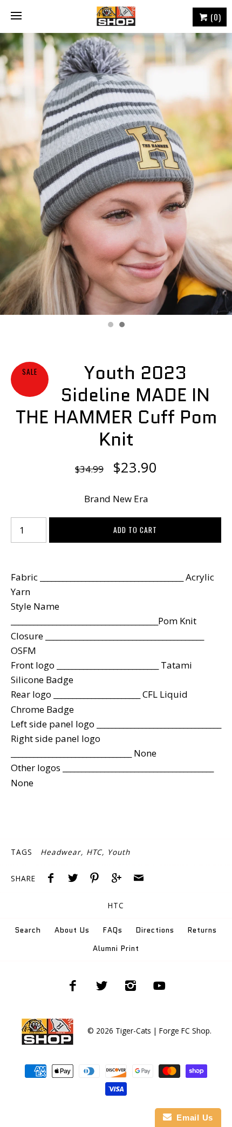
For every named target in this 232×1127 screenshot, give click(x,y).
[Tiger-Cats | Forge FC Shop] (116, 16)
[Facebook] (73, 985)
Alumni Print (116, 948)
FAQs (112, 930)
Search (28, 930)
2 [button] (121, 325)
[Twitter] (101, 985)
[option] (116, 174)
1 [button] (110, 325)
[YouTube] (160, 985)
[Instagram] (130, 985)
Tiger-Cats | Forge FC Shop (162, 1030)
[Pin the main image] (97, 879)
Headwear (60, 852)
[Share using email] (139, 879)
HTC (94, 852)
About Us (72, 930)
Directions (155, 930)
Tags (21, 852)
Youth (118, 852)
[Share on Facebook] (53, 879)
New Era (130, 498)
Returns (202, 930)
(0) (214, 17)
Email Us (192, 1117)
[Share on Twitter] (75, 879)
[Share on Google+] (119, 879)
